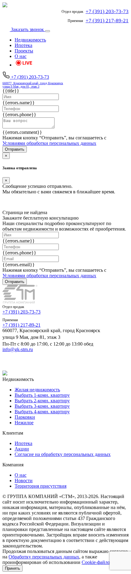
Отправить (14, 149)
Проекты (24, 50)
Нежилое (24, 422)
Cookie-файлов (97, 562)
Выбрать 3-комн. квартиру (42, 406)
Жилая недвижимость (37, 389)
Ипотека (23, 45)
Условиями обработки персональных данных (49, 143)
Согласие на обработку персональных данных (63, 454)
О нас (21, 56)
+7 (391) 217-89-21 (21, 325)
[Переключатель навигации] (47, 31)
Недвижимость (30, 39)
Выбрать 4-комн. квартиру (42, 411)
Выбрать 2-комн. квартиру (42, 400)
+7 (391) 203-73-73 (21, 311)
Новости (24, 480)
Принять (12, 568)
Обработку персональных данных (44, 556)
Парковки (25, 417)
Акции (22, 448)
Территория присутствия (40, 486)
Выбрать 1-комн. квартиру (42, 395)
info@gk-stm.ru (17, 349)
